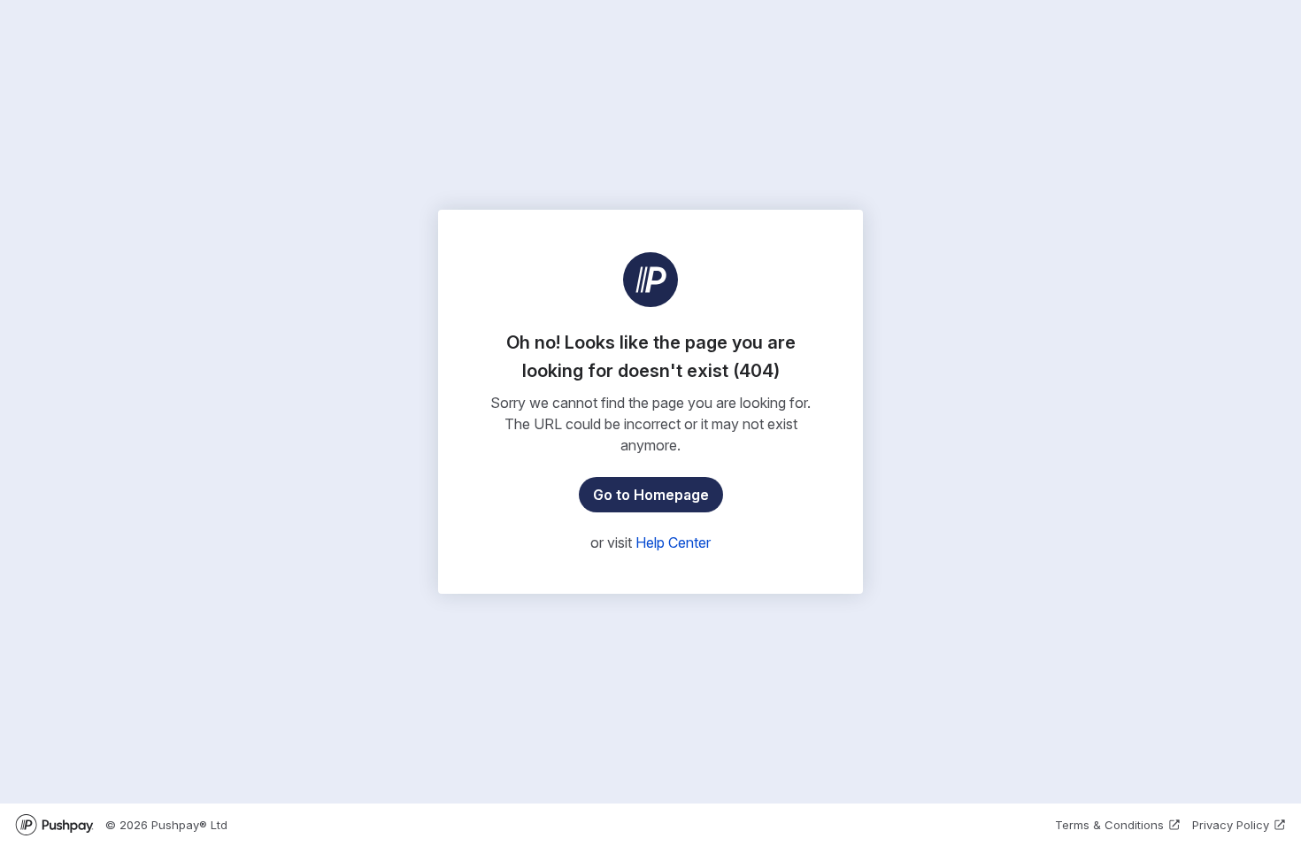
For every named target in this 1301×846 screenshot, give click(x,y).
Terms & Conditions (1109, 825)
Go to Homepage (651, 495)
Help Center (673, 542)
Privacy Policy (1230, 825)
